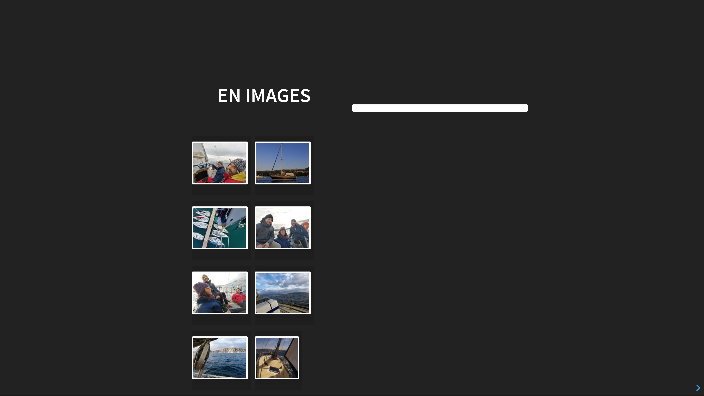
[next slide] (697, 388)
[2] (278, 360)
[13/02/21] (284, 230)
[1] (221, 230)
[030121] (221, 165)
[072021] (284, 165)
